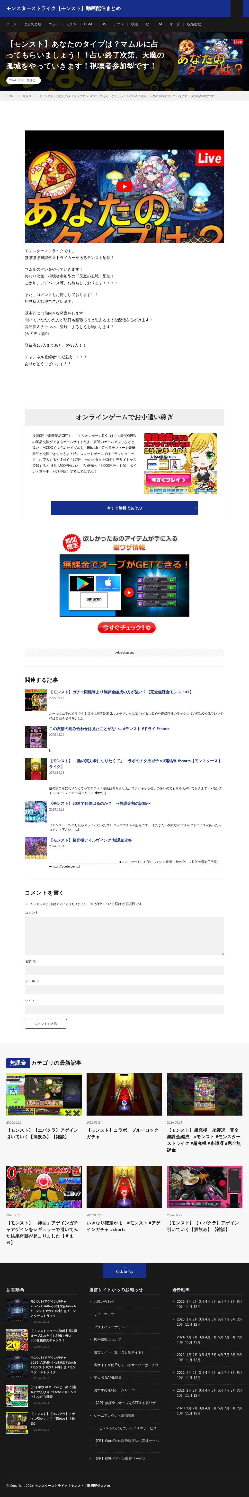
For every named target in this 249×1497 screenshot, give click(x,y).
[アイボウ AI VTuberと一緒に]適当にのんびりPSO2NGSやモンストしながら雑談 (54, 1392)
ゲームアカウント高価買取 (114, 1415)
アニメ (119, 24)
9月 (239, 1319)
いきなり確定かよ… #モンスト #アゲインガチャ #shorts (123, 1226)
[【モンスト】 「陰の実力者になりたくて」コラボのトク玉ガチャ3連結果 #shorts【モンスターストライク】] (36, 769)
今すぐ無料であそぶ (124, 508)
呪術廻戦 (194, 24)
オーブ (174, 24)
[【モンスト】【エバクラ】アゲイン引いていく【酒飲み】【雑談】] (17, 1423)
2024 (181, 1337)
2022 (181, 1373)
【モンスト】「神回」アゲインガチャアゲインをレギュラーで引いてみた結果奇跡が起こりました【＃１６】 (42, 1233)
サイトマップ (104, 1314)
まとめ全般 (32, 24)
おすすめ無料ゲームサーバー (116, 1390)
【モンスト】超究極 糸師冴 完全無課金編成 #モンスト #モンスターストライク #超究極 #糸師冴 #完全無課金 (204, 1140)
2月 (195, 1301)
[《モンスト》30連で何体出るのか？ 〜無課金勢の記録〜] (36, 811)
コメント (31, 913)
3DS (102, 24)
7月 (227, 1301)
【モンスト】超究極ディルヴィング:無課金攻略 (90, 840)
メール (32, 981)
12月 (197, 1324)
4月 (208, 1301)
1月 (189, 1301)
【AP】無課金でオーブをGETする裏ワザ (125, 1403)
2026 (181, 1301)
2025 (181, 1319)
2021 (181, 1390)
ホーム (11, 24)
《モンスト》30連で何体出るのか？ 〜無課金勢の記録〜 (100, 803)
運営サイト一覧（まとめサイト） (119, 1352)
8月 (233, 1301)
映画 (134, 24)
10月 (180, 1324)
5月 (214, 1301)
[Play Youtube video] (124, 186)
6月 (220, 1301)
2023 (181, 1355)
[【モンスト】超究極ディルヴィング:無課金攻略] (36, 848)
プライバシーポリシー (111, 1327)
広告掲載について (107, 1339)
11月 (188, 1324)
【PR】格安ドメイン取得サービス (120, 1458)
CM (159, 24)
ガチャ (71, 24)
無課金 (31, 80)
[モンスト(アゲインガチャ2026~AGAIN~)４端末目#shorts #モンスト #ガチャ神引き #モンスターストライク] (17, 1310)
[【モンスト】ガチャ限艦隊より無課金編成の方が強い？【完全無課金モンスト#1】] (36, 700)
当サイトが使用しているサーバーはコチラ (126, 1365)
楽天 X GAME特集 (108, 1377)
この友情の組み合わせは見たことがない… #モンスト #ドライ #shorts (109, 729)
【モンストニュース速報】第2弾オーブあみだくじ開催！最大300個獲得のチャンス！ (54, 1336)
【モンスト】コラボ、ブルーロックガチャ (123, 1133)
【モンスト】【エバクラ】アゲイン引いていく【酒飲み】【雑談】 (42, 1133)
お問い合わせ (104, 1301)
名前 (30, 961)
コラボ (54, 24)
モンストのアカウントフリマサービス (128, 1428)
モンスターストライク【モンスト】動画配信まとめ (72, 1486)
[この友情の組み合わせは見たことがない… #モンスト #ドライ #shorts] (36, 737)
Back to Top (124, 1272)
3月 (201, 1301)
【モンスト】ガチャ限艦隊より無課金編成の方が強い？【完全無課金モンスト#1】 (121, 692)
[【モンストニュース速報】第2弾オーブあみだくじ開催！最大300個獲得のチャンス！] (17, 1340)
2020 (181, 1408)
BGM (88, 24)
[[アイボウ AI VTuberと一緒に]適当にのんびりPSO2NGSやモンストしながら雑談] (17, 1396)
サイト (30, 1001)
